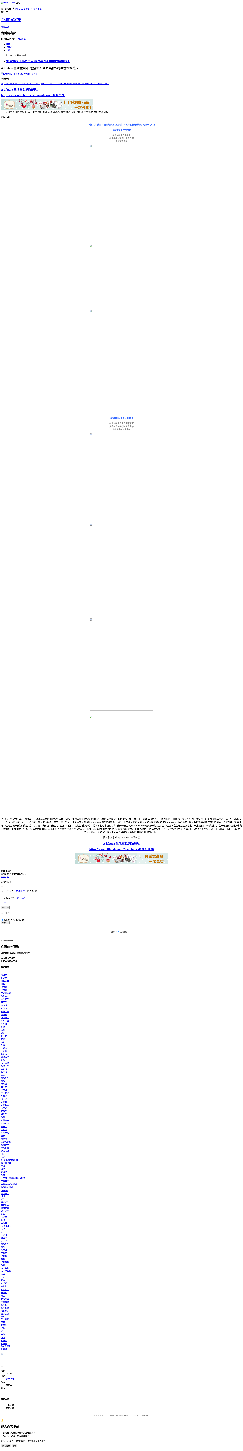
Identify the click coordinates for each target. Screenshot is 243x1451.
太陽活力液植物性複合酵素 (13, 1178)
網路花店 (5, 1202)
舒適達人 (5, 1311)
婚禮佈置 (5, 1205)
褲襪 (3, 1259)
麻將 (3, 1274)
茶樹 (3, 1328)
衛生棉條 (5, 1308)
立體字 (4, 1217)
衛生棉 (4, 1305)
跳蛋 (3, 1296)
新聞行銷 (5, 1319)
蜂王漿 (4, 1127)
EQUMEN (5, 1346)
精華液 (4, 1325)
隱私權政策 (136, 1416)
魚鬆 (3, 1027)
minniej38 (5, 877)
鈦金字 (4, 1238)
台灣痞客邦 (11, 19)
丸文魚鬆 (5, 1268)
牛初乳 (4, 1130)
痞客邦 (19, 891)
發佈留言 (5, 923)
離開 (14, 1446)
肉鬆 (3, 1030)
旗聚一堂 (5, 1021)
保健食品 (5, 1120)
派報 (3, 1214)
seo (2, 1316)
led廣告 (4, 1235)
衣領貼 (4, 975)
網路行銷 (5, 1314)
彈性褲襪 (5, 1262)
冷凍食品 (5, 1057)
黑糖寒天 (5, 1181)
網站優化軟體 (7, 1187)
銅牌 (3, 1220)
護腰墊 (4, 1172)
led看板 (4, 1241)
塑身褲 (4, 1344)
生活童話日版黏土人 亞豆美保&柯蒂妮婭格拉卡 (38, 61)
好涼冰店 (5, 996)
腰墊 (3, 1169)
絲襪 (3, 1265)
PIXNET (102, 1416)
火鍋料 (4, 1051)
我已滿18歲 (6, 1446)
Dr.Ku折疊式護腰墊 (9, 1160)
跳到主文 (5, 27)
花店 (3, 1199)
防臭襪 (4, 990)
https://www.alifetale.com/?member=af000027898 (33, 95)
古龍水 (4, 1334)
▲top (3, 902)
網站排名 (5, 1194)
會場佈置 (5, 1208)
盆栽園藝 (5, 1151)
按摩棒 (4, 1293)
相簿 (8, 44)
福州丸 (4, 1054)
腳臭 (3, 984)
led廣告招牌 (6, 1226)
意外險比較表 (7, 1142)
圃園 (3, 1337)
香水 (3, 1331)
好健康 (4, 1117)
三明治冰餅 (6, 993)
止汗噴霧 (5, 1011)
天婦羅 (4, 1048)
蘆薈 (3, 1322)
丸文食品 (5, 1018)
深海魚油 (5, 1133)
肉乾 (3, 1042)
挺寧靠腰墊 (6, 1163)
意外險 (4, 1139)
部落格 (9, 47)
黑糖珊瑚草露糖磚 (9, 1184)
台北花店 (5, 1211)
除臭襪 (4, 987)
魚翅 (3, 1060)
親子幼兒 (21, 898)
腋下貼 (4, 1005)
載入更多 (5, 907)
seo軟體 (4, 1190)
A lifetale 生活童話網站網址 (19, 89)
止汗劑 (4, 1008)
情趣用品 (5, 1290)
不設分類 (22, 39)
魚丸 (3, 1045)
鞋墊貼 (4, 1015)
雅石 (3, 1154)
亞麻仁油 (5, 1123)
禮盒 (3, 1033)
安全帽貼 (5, 999)
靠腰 (3, 1166)
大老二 (4, 1277)
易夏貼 (4, 1002)
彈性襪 (4, 1256)
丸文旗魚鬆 (6, 1271)
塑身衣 (4, 1341)
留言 (25, 891)
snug (3, 1075)
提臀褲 (4, 1349)
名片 (8, 50)
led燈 (3, 1229)
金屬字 (4, 1223)
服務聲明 (145, 1416)
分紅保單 (5, 1145)
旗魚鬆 (4, 1024)
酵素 (3, 1136)
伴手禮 (4, 1036)
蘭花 (3, 1157)
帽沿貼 (4, 978)
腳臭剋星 (5, 981)
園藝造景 (5, 1148)
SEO (3, 1196)
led (2, 1232)
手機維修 (5, 1302)
